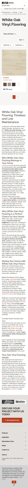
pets (18, 192)
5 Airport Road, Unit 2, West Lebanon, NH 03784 (12, 459)
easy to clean (14, 326)
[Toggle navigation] (24, 5)
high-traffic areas (13, 328)
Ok (14, 482)
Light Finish (6, 45)
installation (5, 198)
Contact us (14, 389)
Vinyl (21, 12)
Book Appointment (13, 420)
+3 (18, 84)
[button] (10, 45)
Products (5, 433)
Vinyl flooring (6, 165)
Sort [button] (20, 40)
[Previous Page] (10, 97)
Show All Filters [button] (9, 34)
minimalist (13, 279)
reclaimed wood (7, 294)
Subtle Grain (18, 45)
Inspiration (5, 437)
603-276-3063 (5, 5)
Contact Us (5, 450)
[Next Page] (17, 97)
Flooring (15, 12)
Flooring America (6, 12)
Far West (6, 78)
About (4, 445)
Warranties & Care (8, 441)
